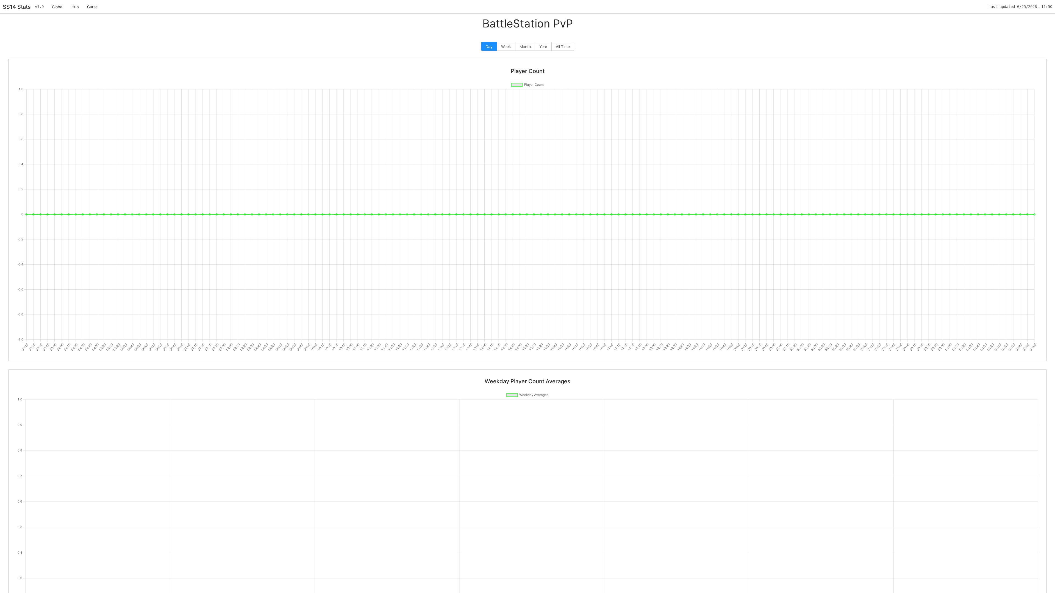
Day (489, 46)
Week (506, 46)
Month (525, 46)
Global (57, 6)
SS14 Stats (17, 7)
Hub (75, 6)
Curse (92, 6)
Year (543, 46)
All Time (563, 46)
